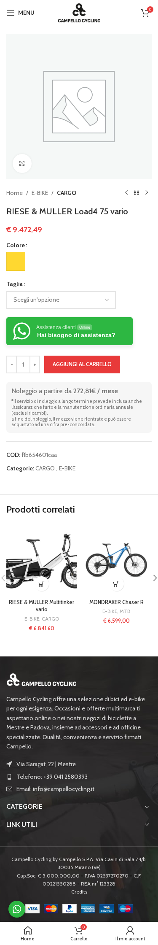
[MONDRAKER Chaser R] (116, 560)
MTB (125, 611)
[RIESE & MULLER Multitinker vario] (41, 560)
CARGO (66, 193)
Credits (79, 891)
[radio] (15, 261)
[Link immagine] (41, 679)
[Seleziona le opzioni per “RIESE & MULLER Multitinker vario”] (41, 583)
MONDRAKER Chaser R (116, 602)
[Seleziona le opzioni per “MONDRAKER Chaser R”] (116, 583)
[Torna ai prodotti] (136, 193)
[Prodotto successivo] (147, 193)
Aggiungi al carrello (82, 364)
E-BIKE (40, 193)
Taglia (14, 284)
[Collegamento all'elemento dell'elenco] (79, 776)
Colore (15, 245)
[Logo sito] (79, 12)
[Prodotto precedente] (126, 193)
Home (14, 193)
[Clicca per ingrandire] (22, 163)
